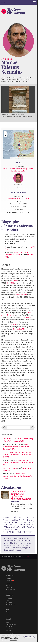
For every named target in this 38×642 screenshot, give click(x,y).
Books (7, 611)
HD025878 (10, 283)
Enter (7, 622)
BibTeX (14, 212)
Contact (8, 583)
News (7, 609)
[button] (19, 144)
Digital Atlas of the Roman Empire (25, 158)
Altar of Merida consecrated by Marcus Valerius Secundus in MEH (17, 476)
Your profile (9, 626)
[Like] (4, 427)
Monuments (9, 602)
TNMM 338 (28, 317)
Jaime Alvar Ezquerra (10, 468)
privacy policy (13, 640)
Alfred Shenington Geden (11, 452)
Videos (8, 613)
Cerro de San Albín (19, 329)
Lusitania (8, 254)
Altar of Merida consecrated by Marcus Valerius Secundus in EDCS (17, 454)
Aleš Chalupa (7, 439)
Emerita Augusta (21, 252)
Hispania (16, 254)
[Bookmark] (32, 427)
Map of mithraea (10, 604)
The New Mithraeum (16, 11)
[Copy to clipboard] (29, 198)
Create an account (11, 624)
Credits (8, 585)
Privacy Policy (9, 587)
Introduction (9, 598)
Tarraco (15, 281)
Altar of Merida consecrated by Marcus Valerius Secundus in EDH (16, 446)
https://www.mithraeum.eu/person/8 (18, 198)
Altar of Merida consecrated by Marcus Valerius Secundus (21, 495)
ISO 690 (27, 212)
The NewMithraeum (16, 568)
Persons (8, 607)
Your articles (9, 628)
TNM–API (8, 631)
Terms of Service (10, 589)
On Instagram (9, 633)
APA (8, 212)
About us (8, 578)
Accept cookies (29, 636)
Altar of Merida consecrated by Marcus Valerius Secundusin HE (18, 462)
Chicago (20, 212)
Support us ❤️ (10, 580)
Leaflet (13, 158)
